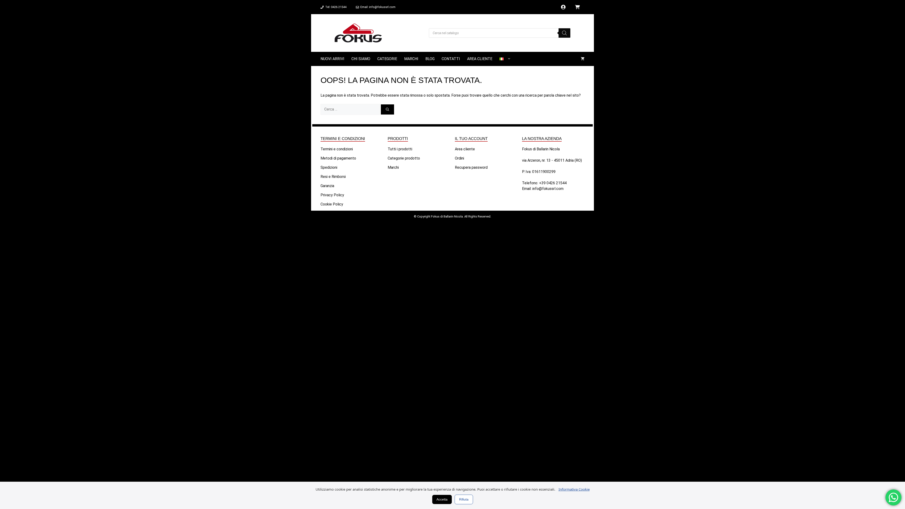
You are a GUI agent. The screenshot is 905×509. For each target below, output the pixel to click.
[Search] (564, 33)
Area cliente (479, 59)
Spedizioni (329, 167)
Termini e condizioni (337, 149)
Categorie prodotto (404, 158)
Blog (430, 59)
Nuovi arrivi (332, 59)
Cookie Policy (332, 204)
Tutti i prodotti (400, 149)
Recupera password (471, 167)
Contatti (451, 59)
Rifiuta (464, 499)
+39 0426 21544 (553, 183)
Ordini (459, 158)
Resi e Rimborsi (333, 176)
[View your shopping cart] (582, 59)
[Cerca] (387, 109)
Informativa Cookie (574, 489)
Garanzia (327, 186)
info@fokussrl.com (548, 188)
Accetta (442, 499)
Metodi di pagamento (338, 158)
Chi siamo (360, 59)
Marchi (411, 59)
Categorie (387, 59)
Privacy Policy (332, 195)
